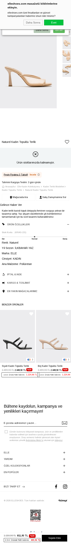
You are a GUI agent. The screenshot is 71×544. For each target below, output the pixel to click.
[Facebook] (56, 486)
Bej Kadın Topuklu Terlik (50, 366)
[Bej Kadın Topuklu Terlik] (53, 336)
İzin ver (59, 30)
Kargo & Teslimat (18, 283)
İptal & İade (14, 274)
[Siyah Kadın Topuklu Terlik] (17, 336)
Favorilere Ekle (31, 314)
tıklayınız (58, 440)
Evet (53, 22)
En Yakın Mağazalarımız (22, 291)
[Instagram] (65, 486)
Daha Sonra (33, 22)
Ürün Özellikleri (18, 224)
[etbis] (35, 516)
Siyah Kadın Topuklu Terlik (15, 366)
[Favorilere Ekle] (67, 142)
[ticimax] (62, 501)
